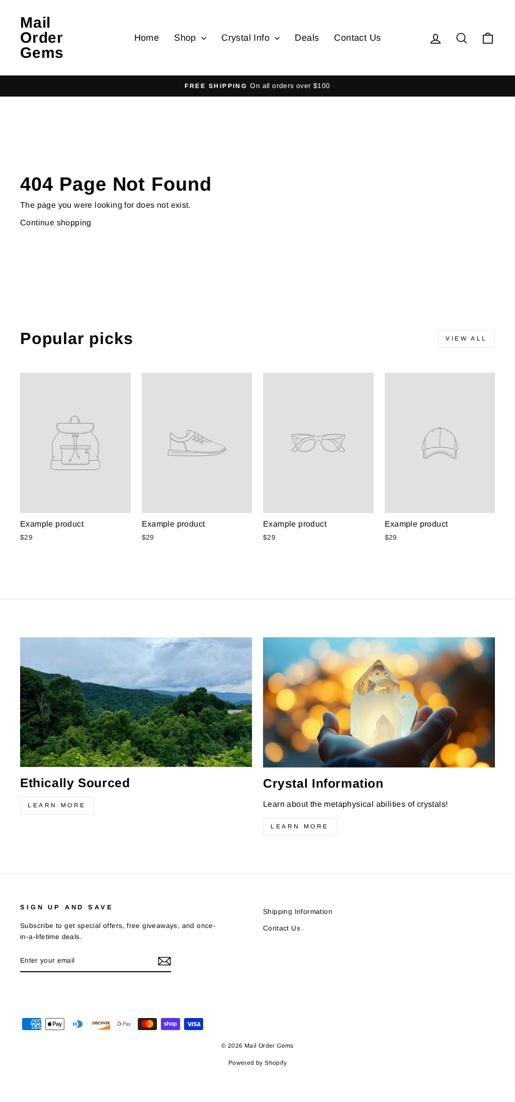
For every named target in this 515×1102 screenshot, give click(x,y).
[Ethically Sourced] (136, 702)
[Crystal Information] (379, 702)
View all (466, 338)
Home (146, 38)
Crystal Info (246, 38)
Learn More (57, 805)
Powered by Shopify (257, 1062)
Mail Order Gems (42, 37)
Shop (186, 38)
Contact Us (357, 38)
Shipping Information (297, 911)
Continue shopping (56, 222)
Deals (307, 38)
